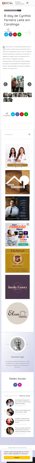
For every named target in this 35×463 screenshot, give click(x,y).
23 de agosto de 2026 (20, 424)
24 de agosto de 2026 (20, 405)
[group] (17, 156)
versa (29, 31)
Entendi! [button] (17, 457)
